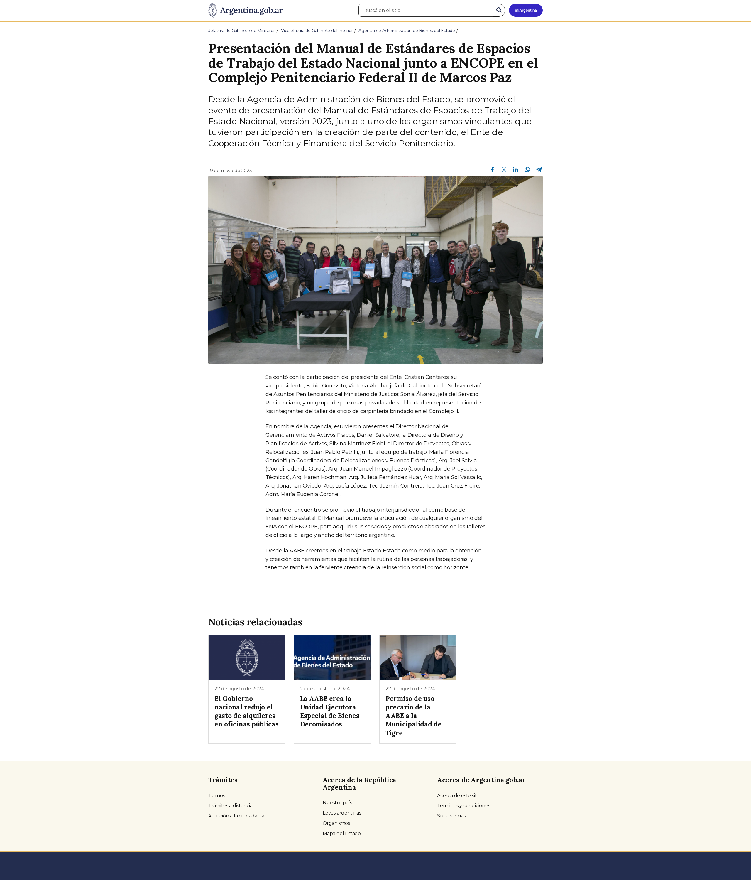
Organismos (336, 823)
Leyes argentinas (342, 813)
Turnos (216, 795)
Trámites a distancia (230, 805)
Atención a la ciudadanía (236, 816)
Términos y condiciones (463, 805)
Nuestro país (337, 802)
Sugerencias (451, 816)
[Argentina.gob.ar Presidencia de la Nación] (245, 10)
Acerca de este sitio (459, 795)
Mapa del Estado (342, 833)
